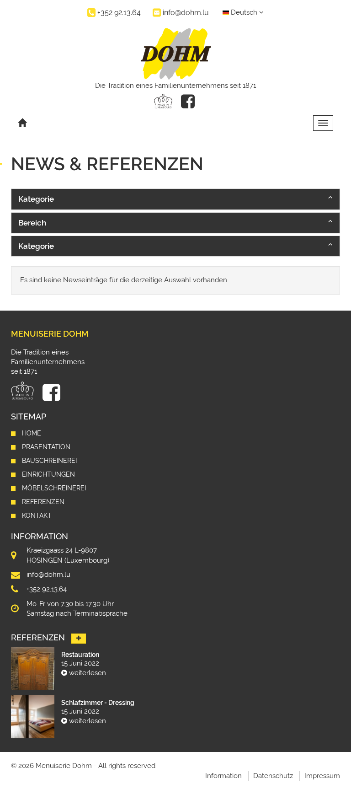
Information (223, 776)
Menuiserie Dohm (50, 333)
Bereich (32, 222)
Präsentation (46, 447)
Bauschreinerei (49, 460)
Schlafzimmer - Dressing (97, 702)
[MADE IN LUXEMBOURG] (163, 101)
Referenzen (43, 501)
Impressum (322, 776)
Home (31, 433)
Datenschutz (273, 776)
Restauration (80, 654)
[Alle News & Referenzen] (78, 639)
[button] (175, 199)
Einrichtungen (48, 474)
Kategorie (36, 199)
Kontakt (37, 515)
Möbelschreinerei (54, 488)
